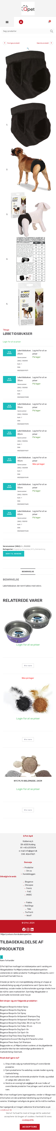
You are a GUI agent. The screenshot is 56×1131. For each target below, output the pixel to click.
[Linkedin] (32, 929)
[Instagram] (28, 929)
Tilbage (6, 330)
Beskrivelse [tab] (28, 572)
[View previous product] (5, 43)
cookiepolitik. (28, 1120)
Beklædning (40, 549)
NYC (32, 549)
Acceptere (29, 1127)
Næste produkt (43, 43)
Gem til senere (13, 554)
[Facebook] (24, 929)
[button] (7, 22)
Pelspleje (26, 549)
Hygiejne (17, 549)
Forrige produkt (13, 43)
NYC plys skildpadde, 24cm (28, 781)
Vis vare (9, 352)
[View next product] (51, 43)
